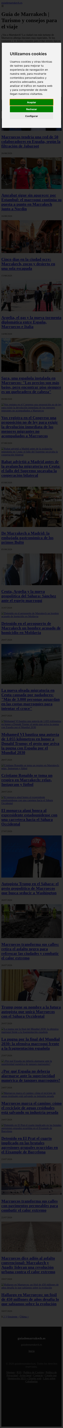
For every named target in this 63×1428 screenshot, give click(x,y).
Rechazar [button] (31, 109)
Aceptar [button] (31, 102)
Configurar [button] (31, 116)
